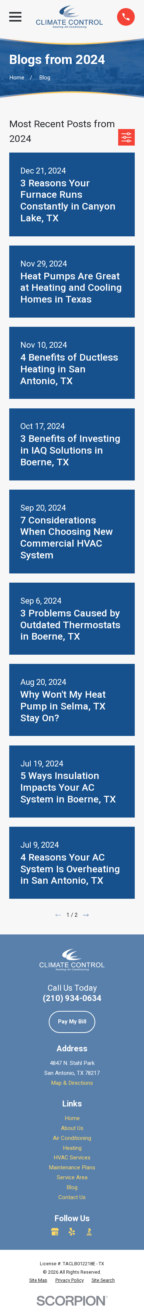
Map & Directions (72, 1083)
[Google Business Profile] (55, 1231)
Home (72, 1118)
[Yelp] (72, 1231)
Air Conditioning (72, 1138)
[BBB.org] (89, 1231)
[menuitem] (38, 1280)
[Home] (69, 17)
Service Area (72, 1177)
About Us (72, 1128)
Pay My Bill (72, 1021)
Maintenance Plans (72, 1167)
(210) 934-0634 (72, 998)
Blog (72, 1187)
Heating (72, 1148)
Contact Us (72, 1197)
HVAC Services (72, 1157)
